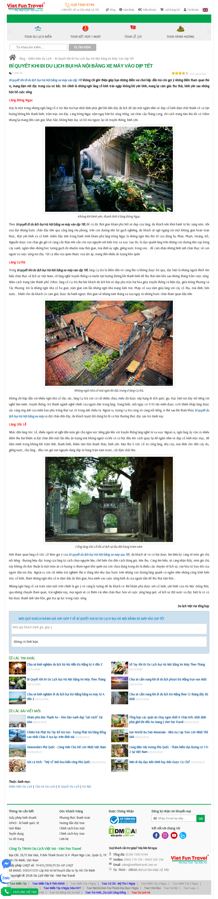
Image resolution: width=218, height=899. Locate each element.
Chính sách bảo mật (72, 828)
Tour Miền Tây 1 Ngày (83, 883)
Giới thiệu (15, 828)
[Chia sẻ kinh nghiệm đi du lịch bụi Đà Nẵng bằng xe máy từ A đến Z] (17, 698)
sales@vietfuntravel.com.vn (139, 865)
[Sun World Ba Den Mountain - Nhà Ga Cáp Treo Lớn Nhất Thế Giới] (119, 735)
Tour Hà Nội (171, 888)
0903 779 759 (133, 859)
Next (208, 31)
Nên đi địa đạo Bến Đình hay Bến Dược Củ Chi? (159, 762)
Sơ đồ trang (16, 839)
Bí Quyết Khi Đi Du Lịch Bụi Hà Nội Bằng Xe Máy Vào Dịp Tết (94, 58)
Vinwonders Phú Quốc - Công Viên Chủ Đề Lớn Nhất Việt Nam (66, 747)
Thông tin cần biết (21, 811)
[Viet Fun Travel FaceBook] (155, 835)
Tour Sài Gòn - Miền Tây (24, 888)
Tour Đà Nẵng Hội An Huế (65, 892)
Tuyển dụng (16, 833)
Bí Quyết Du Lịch (68, 786)
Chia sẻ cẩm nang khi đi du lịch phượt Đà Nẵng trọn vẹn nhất (168, 679)
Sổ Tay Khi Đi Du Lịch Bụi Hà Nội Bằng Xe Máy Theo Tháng (167, 664)
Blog (22, 58)
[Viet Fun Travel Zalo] (182, 835)
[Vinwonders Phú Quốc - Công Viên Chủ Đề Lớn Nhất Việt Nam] (17, 750)
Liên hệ (64, 839)
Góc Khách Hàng (71, 811)
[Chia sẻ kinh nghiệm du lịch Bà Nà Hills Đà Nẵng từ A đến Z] (17, 668)
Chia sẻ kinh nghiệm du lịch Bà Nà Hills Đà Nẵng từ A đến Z (64, 664)
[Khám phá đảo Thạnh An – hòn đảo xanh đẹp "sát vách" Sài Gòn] (17, 721)
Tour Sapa (190, 888)
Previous (10, 31)
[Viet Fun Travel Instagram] (164, 835)
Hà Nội (86, 786)
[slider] (179, 73)
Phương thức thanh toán (74, 817)
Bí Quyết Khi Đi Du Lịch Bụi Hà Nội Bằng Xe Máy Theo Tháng (66, 679)
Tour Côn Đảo (152, 888)
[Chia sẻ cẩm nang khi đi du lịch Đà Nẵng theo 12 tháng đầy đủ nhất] (119, 698)
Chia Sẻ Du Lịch (45, 786)
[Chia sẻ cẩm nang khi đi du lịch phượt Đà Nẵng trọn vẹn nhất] (119, 683)
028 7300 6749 (82, 4)
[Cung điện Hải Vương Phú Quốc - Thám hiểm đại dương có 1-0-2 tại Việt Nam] (119, 750)
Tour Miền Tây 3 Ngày (185, 883)
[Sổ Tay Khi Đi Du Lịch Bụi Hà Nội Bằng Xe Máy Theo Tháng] (119, 668)
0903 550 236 (154, 859)
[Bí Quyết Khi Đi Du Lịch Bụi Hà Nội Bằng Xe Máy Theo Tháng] (17, 683)
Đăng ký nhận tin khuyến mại (171, 811)
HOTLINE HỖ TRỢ (25, 892)
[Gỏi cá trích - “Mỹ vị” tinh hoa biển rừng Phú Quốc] (17, 765)
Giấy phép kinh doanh (22, 817)
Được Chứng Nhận (121, 811)
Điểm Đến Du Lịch (40, 58)
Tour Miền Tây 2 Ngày (154, 883)
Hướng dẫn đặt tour (72, 823)
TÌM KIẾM (84, 47)
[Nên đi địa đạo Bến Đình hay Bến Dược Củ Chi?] (119, 765)
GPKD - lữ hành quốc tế (24, 823)
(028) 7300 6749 (137, 854)
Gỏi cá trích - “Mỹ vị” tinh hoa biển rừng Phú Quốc (58, 762)
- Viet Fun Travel (64, 875)
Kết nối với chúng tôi (166, 828)
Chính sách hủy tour (72, 833)
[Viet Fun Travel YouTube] (173, 835)
